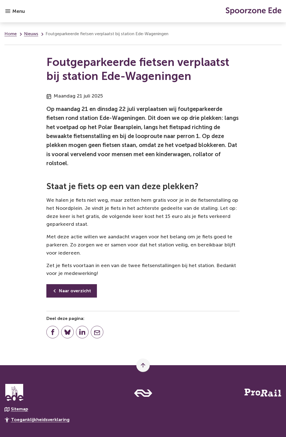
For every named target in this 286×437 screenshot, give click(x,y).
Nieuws (31, 33)
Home (10, 33)
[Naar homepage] (155, 11)
